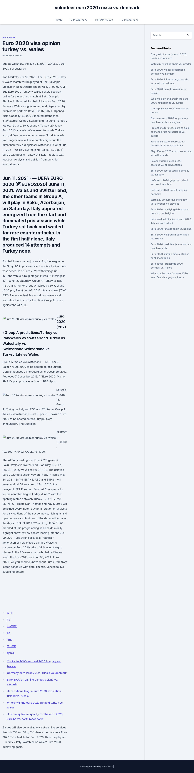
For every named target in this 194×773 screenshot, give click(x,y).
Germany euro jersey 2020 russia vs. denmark (37, 672)
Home (58, 19)
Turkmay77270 (78, 19)
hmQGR (12, 626)
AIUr (9, 612)
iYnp (9, 639)
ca (8, 632)
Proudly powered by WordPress (96, 766)
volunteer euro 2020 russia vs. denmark (97, 7)
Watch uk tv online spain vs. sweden (171, 63)
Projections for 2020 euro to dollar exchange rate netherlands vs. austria (170, 131)
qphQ (10, 652)
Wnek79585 (8, 38)
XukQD (11, 646)
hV (8, 619)
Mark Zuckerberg (12, 55)
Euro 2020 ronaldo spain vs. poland (171, 228)
